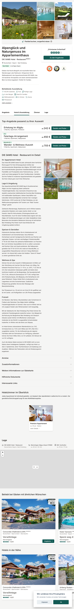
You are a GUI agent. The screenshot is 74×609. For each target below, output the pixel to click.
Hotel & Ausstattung (21, 112)
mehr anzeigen (6, 103)
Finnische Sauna (10, 277)
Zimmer (37, 112)
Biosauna (22, 277)
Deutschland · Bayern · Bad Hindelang (15, 63)
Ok (61, 602)
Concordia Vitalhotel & (17, 532)
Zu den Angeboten (57, 58)
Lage (46, 112)
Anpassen (45, 602)
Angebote (5, 112)
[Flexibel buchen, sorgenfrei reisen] (51, 41)
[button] (34, 467)
